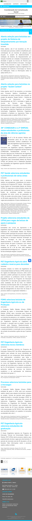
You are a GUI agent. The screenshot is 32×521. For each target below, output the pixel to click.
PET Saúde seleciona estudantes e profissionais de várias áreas (15, 174)
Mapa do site (23, 4)
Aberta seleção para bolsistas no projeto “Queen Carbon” (15, 85)
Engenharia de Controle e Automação (10, 77)
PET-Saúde (20, 210)
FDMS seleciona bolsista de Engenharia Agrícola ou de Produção (13, 302)
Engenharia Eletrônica (12, 208)
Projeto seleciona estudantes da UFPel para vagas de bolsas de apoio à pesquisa (15, 220)
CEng (16, 118)
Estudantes (24, 77)
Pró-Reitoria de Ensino (20, 449)
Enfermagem (12, 204)
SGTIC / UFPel (21, 518)
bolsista (6, 75)
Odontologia (13, 210)
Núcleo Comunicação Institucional (10, 504)
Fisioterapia (4, 209)
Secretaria (4, 507)
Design (25, 203)
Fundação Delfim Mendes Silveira (9, 78)
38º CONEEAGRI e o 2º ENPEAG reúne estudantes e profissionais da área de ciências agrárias (15, 130)
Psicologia (13, 212)
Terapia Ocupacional (14, 213)
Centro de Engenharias (24, 118)
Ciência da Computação (16, 203)
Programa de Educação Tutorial (11, 377)
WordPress (18, 517)
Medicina (16, 209)
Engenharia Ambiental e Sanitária (20, 119)
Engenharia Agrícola (14, 75)
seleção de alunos (10, 123)
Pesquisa (8, 257)
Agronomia (7, 118)
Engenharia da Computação (8, 205)
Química (19, 212)
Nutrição (7, 210)
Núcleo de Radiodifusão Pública (9, 505)
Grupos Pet (18, 448)
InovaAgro (21, 78)
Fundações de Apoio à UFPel (17, 418)
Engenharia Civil (24, 75)
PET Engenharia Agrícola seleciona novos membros (12, 343)
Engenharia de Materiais (13, 207)
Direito (6, 204)
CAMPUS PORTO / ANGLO (9, 482)
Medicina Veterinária (24, 209)
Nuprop (3, 210)
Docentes (18, 293)
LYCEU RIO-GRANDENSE (8, 494)
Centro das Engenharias (10, 168)
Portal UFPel (6, 6)
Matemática (11, 209)
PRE (25, 210)
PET (22, 448)
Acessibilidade (7, 4)
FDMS (28, 77)
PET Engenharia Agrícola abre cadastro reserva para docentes (15, 262)
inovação (3, 257)
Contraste (16, 4)
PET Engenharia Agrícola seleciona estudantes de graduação (12, 426)
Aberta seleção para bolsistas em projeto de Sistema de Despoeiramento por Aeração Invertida (16, 40)
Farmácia (27, 208)
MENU (3, 16)
